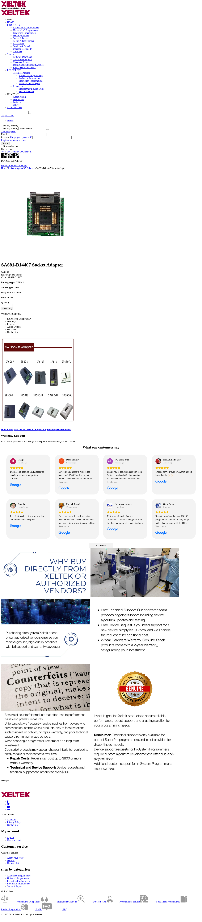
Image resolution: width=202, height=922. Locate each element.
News (15, 105)
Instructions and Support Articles (28, 65)
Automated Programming (31, 75)
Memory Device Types (29, 83)
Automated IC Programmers (26, 27)
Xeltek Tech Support (22, 59)
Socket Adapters (20, 38)
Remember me (11, 146)
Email (4, 134)
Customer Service (21, 62)
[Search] (30, 113)
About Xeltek (19, 97)
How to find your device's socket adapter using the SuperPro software (36, 429)
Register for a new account (13, 140)
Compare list (13, 863)
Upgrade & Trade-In (22, 49)
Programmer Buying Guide (31, 89)
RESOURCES (14, 70)
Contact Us (12, 825)
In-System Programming (30, 78)
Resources (18, 86)
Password (5, 137)
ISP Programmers (21, 35)
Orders (10, 120)
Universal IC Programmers (25, 30)
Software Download (22, 57)
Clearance (17, 51)
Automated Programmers (18, 875)
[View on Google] (13, 461)
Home (4, 168)
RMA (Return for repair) (24, 67)
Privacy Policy (14, 822)
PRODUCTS (13, 25)
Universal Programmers (18, 878)
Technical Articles (21, 73)
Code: (4, 277)
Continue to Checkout (21, 151)
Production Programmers (24, 33)
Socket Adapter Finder (23, 41)
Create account (14, 840)
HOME (10, 22)
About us (11, 819)
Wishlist (10, 860)
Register (12, 131)
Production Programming (30, 81)
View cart (5, 151)
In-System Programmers (18, 881)
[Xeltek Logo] (13, 8)
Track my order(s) (9, 128)
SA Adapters (29, 168)
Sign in (4, 131)
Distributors (18, 99)
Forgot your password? (21, 137)
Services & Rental (21, 46)
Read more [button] (64, 482)
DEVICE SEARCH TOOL (14, 165)
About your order (15, 857)
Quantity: (5, 302)
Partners (17, 102)
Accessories (18, 43)
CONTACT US (14, 107)
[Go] (47, 129)
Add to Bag (7, 308)
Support (10, 54)
